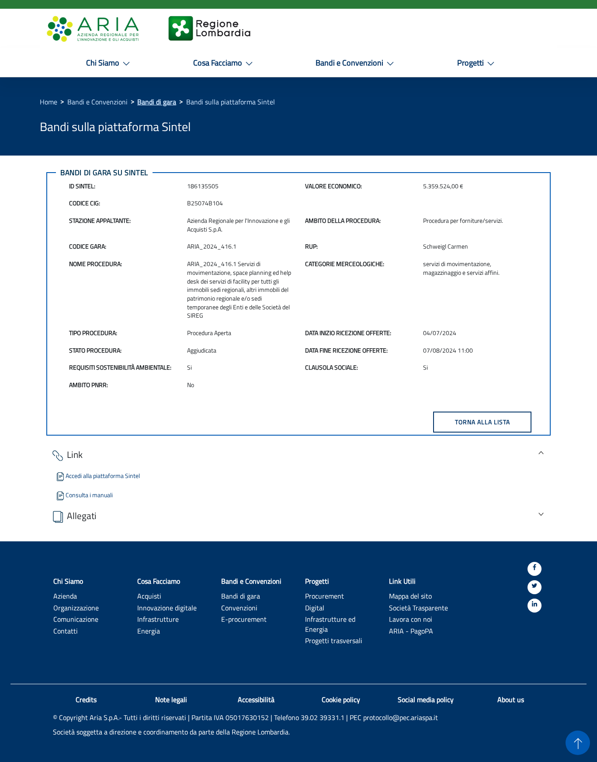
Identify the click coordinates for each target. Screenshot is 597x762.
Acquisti (149, 596)
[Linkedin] (534, 606)
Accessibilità (256, 699)
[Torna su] (578, 743)
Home (48, 102)
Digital (314, 608)
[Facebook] (534, 569)
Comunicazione (75, 619)
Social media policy (426, 699)
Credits (86, 699)
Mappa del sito (410, 596)
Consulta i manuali (89, 494)
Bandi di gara (156, 102)
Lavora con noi (410, 619)
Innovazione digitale (167, 608)
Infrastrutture (158, 619)
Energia (148, 631)
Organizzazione (76, 608)
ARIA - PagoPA (411, 631)
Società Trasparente (418, 608)
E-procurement (244, 619)
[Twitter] (534, 587)
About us (510, 699)
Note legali (171, 699)
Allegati (82, 516)
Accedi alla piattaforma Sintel (103, 475)
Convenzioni (239, 608)
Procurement (324, 596)
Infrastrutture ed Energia (330, 624)
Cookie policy (341, 699)
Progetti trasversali (333, 640)
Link (75, 454)
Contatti (65, 631)
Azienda (65, 596)
